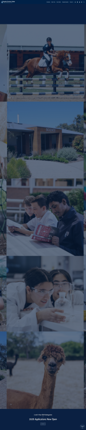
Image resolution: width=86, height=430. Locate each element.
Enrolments (48, 2)
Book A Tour (53, 2)
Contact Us (71, 2)
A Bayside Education (65, 2)
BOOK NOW (43, 423)
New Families (59, 2)
